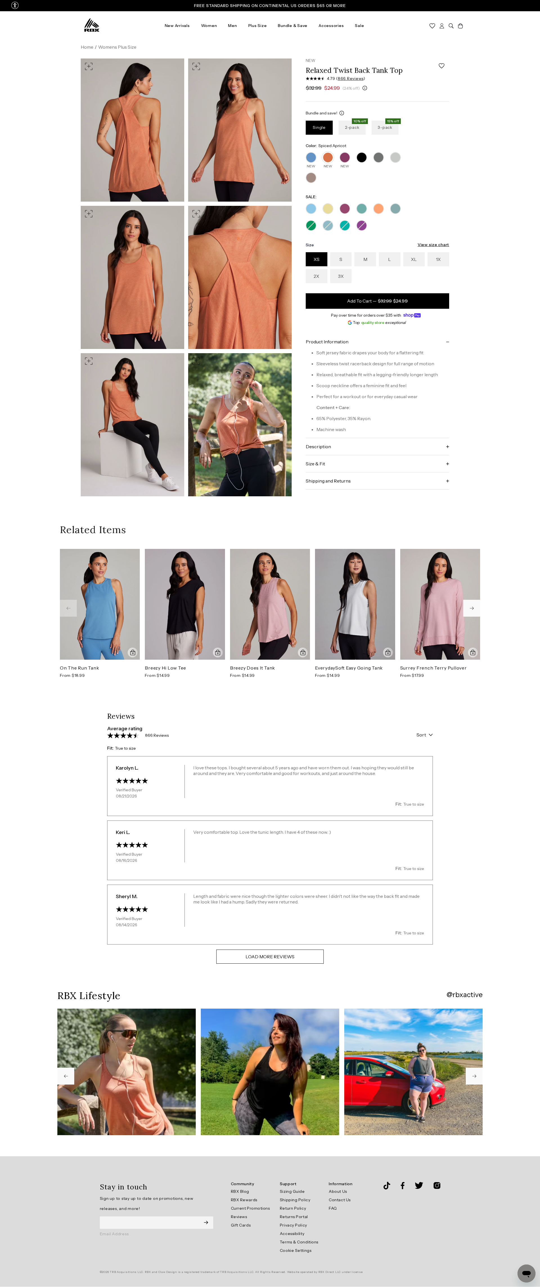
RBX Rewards (244, 1199)
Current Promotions (250, 1208)
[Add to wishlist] (441, 66)
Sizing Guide (292, 1191)
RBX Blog (240, 1191)
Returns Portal (294, 1216)
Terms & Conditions (299, 1242)
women (209, 25)
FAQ (333, 1208)
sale (359, 25)
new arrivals (177, 25)
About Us (338, 1191)
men (232, 25)
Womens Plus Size (117, 47)
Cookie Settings (295, 1250)
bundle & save (292, 25)
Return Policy (293, 1208)
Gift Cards (241, 1225)
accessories (331, 25)
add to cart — (377, 301)
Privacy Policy (293, 1225)
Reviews (239, 1216)
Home (87, 47)
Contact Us (340, 1199)
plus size (257, 25)
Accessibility (292, 1233)
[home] (91, 25)
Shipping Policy (295, 1199)
